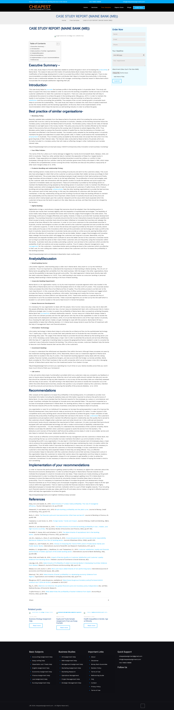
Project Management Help (71, 679)
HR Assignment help (69, 657)
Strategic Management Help (71, 683)
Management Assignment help (72, 664)
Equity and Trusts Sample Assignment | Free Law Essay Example (66, 621)
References (35, 60)
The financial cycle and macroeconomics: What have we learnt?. (62, 515)
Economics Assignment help (42, 672)
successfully (45, 313)
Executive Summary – (38, 46)
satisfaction (33, 100)
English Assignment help (40, 668)
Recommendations (37, 55)
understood (94, 416)
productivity (103, 70)
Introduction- (35, 48)
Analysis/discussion (37, 53)
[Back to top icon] (143, 706)
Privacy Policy (96, 686)
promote (49, 89)
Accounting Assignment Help (42, 657)
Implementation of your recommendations (45, 57)
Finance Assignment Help (41, 675)
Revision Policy (96, 668)
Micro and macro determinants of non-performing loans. (71, 569)
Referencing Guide (97, 675)
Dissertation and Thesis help (42, 664)
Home (64, 20)
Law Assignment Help (39, 679)
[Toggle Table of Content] (57, 43)
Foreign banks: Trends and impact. (65, 521)
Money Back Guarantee (99, 664)
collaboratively (58, 189)
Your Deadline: (118, 51)
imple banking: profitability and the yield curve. (72, 509)
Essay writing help (38, 660)
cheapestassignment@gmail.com (130, 656)
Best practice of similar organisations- (44, 51)
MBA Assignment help (69, 660)
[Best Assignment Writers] (40, 7)
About (93, 657)
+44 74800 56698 (95, 2)
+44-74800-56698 (125, 663)
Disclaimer (95, 660)
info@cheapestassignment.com (134, 2)
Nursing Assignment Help (41, 683)
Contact (94, 683)
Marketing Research (68, 672)
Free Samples (74, 20)
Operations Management (70, 675)
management (33, 246)
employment (33, 137)
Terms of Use (95, 672)
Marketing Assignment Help (71, 668)
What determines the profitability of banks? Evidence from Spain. (69, 591)
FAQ (92, 679)
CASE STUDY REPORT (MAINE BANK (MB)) (97, 20)
